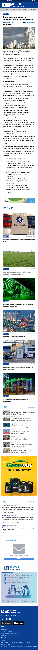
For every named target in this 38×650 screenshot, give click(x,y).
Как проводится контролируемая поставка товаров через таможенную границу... (18, 368)
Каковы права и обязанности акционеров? (14, 337)
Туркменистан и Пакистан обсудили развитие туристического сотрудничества (21, 445)
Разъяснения (6, 13)
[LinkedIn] (26, 22)
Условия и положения (6, 631)
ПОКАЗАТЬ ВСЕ (31, 407)
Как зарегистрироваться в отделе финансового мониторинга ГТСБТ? (19, 241)
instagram (6, 619)
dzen (9, 619)
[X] (24, 22)
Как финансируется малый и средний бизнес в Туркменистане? (15, 400)
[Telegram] (30, 22)
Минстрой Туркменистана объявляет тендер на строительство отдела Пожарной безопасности (18, 529)
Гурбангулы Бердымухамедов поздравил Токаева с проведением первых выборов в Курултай (22, 426)
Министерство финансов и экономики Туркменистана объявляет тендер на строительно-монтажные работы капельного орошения (17, 519)
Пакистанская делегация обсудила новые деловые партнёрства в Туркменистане (23, 413)
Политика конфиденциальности (9, 633)
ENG (25, 1)
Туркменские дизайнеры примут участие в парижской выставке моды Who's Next (20, 439)
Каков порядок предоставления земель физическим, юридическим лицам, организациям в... (17, 273)
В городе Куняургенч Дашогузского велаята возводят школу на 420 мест (21, 432)
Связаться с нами (5, 635)
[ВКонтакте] (28, 22)
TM (29, 1)
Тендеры (5, 502)
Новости (5, 407)
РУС (33, 1)
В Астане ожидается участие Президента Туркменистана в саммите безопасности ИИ (21, 419)
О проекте (4, 629)
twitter (2, 619)
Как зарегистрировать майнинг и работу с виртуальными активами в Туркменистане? (18, 305)
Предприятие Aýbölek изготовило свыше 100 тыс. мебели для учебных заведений (22, 452)
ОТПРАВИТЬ (19, 559)
